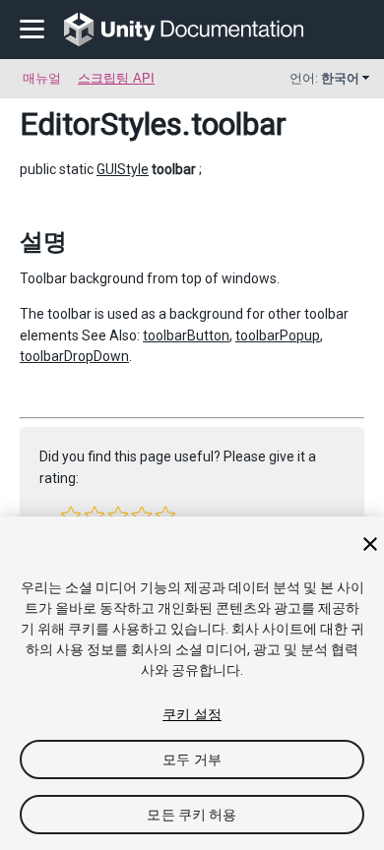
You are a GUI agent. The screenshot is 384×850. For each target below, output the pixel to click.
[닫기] (370, 544)
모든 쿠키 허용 (191, 814)
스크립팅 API (116, 78)
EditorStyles (101, 124)
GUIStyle (122, 169)
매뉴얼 (42, 78)
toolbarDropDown (74, 356)
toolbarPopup (277, 335)
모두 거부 (192, 759)
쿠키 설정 (192, 714)
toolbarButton (186, 335)
